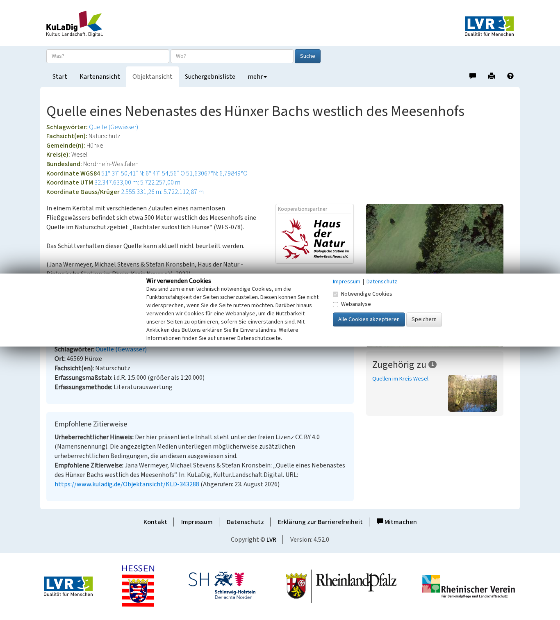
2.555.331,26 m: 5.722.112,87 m (162, 191)
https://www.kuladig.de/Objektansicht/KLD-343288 (127, 484)
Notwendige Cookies (366, 294)
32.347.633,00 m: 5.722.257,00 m (137, 182)
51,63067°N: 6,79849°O (217, 173)
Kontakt (155, 522)
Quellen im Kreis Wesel (400, 379)
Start (59, 76)
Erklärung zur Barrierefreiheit (320, 522)
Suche (307, 56)
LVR (271, 539)
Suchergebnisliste (210, 76)
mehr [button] (255, 76)
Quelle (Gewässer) (113, 127)
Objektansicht (152, 76)
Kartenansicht (100, 76)
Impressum (197, 522)
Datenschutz (245, 522)
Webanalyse (356, 304)
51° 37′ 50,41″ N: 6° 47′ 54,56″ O (143, 173)
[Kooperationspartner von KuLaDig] (314, 238)
